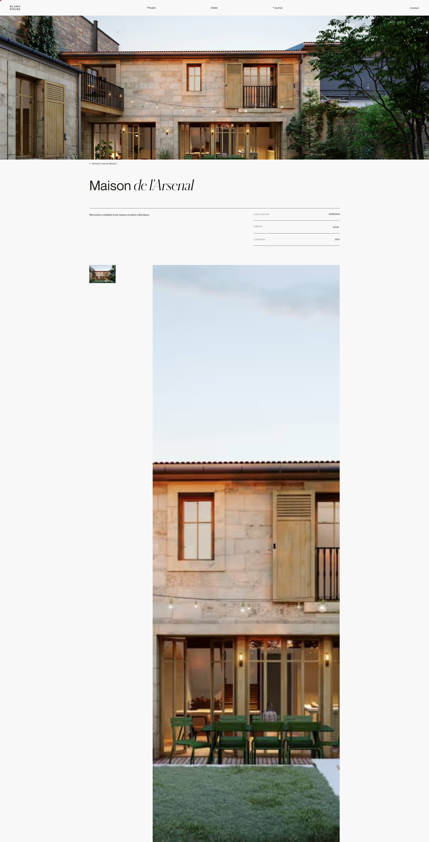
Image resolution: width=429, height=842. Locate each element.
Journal (277, 8)
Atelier (214, 8)
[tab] (102, 274)
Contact (414, 7)
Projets (151, 8)
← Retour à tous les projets (103, 164)
